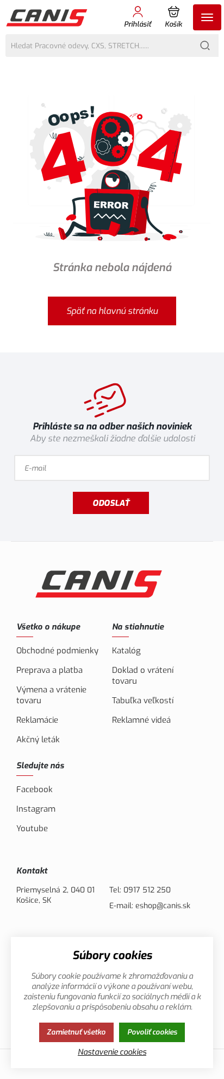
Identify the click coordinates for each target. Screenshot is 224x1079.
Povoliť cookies (152, 1032)
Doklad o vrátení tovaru (142, 675)
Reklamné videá (141, 720)
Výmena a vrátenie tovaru (51, 695)
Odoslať (110, 503)
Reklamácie (37, 720)
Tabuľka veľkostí (142, 700)
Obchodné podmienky (57, 650)
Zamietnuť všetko (76, 1032)
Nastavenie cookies (112, 1052)
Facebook (34, 789)
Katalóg (126, 650)
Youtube (32, 828)
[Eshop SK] (47, 17)
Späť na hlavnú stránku (112, 311)
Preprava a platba (49, 670)
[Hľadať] (205, 45)
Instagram (35, 809)
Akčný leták (38, 739)
